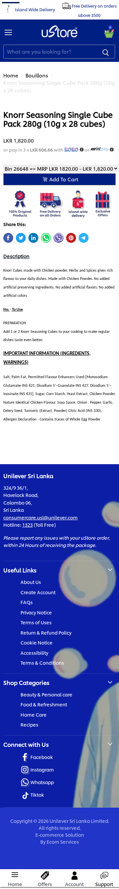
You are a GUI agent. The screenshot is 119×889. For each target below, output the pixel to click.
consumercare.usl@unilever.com (40, 517)
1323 (27, 524)
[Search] (106, 51)
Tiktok (37, 794)
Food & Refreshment (43, 704)
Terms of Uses (36, 622)
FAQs (26, 602)
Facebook (41, 757)
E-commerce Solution (59, 834)
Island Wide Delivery (35, 9)
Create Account (38, 592)
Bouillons (36, 75)
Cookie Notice (36, 642)
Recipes (29, 724)
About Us (30, 582)
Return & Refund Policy (45, 632)
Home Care (33, 714)
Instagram (42, 769)
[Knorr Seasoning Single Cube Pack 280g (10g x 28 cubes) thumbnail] (14, 115)
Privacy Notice (36, 612)
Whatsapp (42, 782)
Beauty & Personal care (46, 694)
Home (10, 75)
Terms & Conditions (42, 662)
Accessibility (34, 652)
